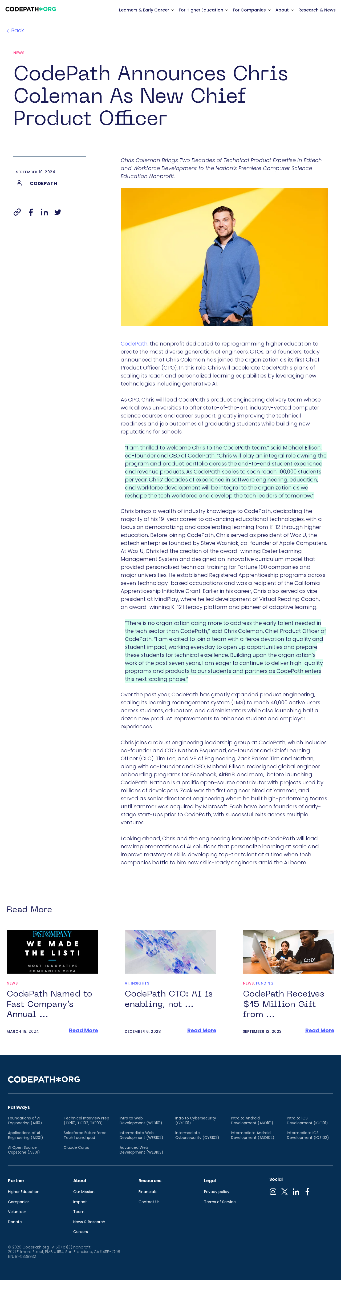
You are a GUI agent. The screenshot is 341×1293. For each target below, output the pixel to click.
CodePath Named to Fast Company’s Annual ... (49, 1004)
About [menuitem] (80, 1181)
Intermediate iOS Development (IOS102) (308, 1135)
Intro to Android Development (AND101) (252, 1120)
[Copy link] (17, 212)
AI (127, 983)
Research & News (317, 10)
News (18, 52)
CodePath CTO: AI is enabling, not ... (169, 999)
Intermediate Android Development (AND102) (252, 1135)
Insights (140, 983)
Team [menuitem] (78, 1212)
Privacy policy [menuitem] (216, 1192)
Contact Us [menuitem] (149, 1202)
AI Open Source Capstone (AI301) (24, 1150)
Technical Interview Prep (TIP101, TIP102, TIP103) (86, 1120)
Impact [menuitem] (80, 1202)
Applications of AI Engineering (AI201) (25, 1135)
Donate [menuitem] (15, 1222)
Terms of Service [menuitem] (220, 1202)
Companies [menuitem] (19, 1202)
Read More (83, 1030)
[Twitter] (58, 212)
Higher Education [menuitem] (23, 1192)
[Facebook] (30, 212)
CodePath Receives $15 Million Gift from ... (283, 1004)
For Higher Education (201, 10)
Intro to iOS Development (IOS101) (307, 1120)
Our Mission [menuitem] (84, 1192)
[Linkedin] (44, 212)
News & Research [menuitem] (89, 1222)
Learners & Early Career (144, 10)
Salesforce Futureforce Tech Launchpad (85, 1135)
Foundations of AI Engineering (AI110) (25, 1120)
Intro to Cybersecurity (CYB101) (195, 1120)
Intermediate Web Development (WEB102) (141, 1135)
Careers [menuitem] (80, 1232)
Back (17, 30)
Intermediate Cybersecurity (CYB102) (197, 1135)
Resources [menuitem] (150, 1181)
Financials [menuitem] (148, 1192)
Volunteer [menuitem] (17, 1212)
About (282, 10)
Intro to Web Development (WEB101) (141, 1120)
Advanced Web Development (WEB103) (141, 1150)
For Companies (249, 10)
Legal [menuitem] (210, 1181)
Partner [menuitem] (16, 1181)
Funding (265, 983)
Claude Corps (76, 1147)
